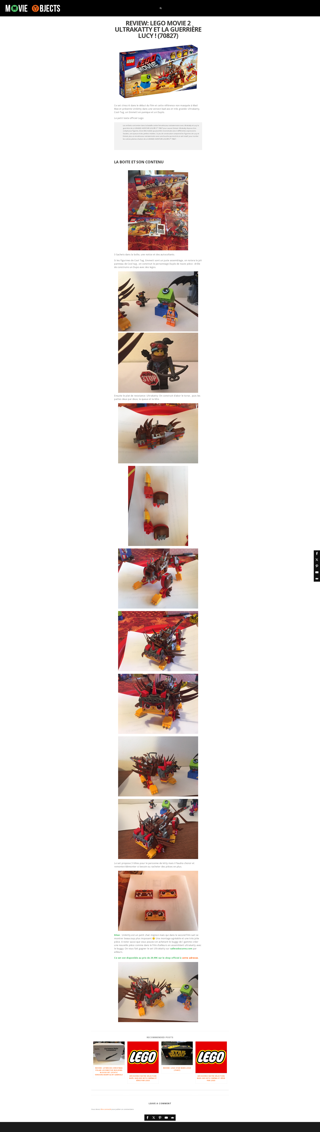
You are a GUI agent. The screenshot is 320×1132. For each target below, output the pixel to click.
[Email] (166, 1117)
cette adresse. (190, 957)
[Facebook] (147, 1117)
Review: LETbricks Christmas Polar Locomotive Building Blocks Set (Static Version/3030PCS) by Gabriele (109, 1071)
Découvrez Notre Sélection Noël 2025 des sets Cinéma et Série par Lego (143, 1078)
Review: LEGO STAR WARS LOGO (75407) (177, 1069)
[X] (154, 1117)
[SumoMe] (172, 1117)
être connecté (106, 1109)
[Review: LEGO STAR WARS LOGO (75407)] (177, 1053)
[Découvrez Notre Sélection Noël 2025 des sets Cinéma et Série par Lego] (143, 1057)
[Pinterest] (160, 1117)
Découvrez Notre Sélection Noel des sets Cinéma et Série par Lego (211, 1078)
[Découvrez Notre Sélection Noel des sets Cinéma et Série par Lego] (211, 1057)
